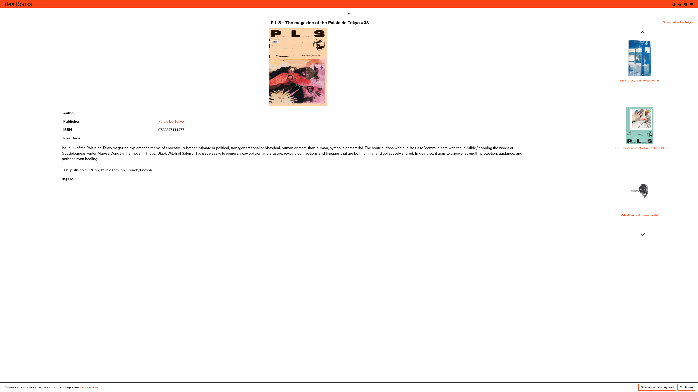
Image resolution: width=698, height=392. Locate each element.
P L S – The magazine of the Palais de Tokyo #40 (640, 148)
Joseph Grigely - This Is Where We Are (639, 80)
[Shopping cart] (680, 4)
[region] (298, 67)
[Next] (642, 234)
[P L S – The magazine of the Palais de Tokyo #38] (298, 67)
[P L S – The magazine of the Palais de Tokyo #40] (640, 125)
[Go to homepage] (22, 3)
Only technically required (657, 387)
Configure (686, 387)
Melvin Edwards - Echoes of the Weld (640, 215)
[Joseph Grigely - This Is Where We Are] (640, 58)
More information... (90, 387)
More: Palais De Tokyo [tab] (678, 22)
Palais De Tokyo (171, 121)
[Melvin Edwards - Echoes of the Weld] (640, 193)
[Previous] (642, 32)
